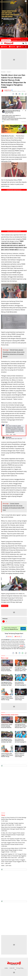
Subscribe (18, 636)
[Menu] (2, 43)
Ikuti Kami (9, 636)
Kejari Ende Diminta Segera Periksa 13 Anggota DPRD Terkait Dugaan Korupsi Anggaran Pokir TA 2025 (13, 861)
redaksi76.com (7, 90)
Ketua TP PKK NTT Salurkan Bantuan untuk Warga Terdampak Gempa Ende (20, 698)
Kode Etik (12, 968)
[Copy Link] (25, 94)
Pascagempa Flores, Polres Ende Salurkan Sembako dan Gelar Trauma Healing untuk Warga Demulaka (7, 684)
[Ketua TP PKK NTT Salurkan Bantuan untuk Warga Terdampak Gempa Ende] (21, 692)
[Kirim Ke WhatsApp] (22, 94)
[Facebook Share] (13, 94)
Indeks (2, 865)
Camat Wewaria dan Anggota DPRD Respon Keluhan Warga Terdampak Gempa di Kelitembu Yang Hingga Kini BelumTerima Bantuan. (7, 698)
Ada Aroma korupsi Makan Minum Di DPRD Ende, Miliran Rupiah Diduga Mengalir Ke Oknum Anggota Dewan (13, 850)
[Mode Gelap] (23, 43)
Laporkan (22, 645)
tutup (15, 969)
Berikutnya (5, 606)
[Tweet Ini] (16, 94)
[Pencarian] (26, 43)
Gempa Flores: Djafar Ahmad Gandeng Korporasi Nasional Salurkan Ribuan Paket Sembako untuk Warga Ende (7, 669)
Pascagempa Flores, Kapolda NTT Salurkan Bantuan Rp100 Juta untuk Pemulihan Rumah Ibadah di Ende (21, 669)
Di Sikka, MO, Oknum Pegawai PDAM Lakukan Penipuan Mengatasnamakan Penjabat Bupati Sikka (13, 834)
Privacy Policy (19, 968)
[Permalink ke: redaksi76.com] (2, 90)
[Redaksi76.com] (8, 43)
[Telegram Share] (19, 94)
